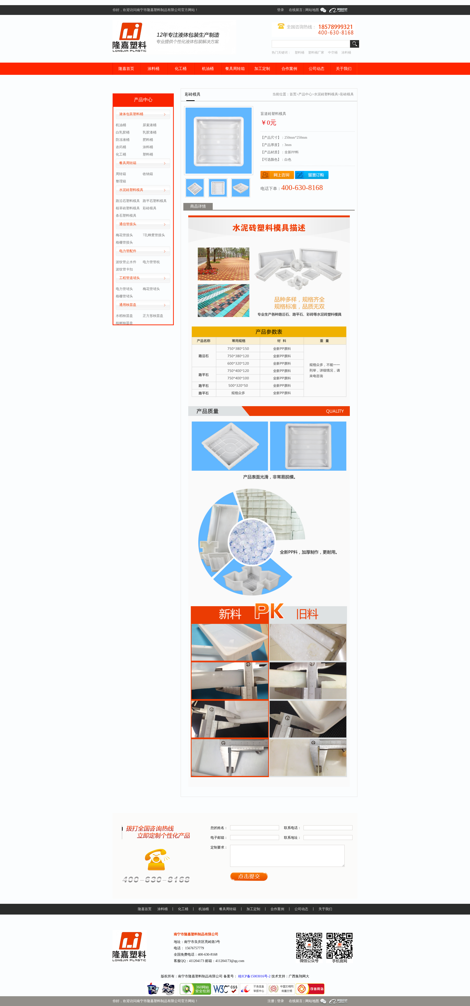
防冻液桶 (122, 140)
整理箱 (121, 181)
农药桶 (121, 147)
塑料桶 (299, 52)
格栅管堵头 (124, 296)
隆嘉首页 (126, 69)
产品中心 (305, 94)
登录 (280, 10)
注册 (271, 1001)
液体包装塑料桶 (131, 114)
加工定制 (262, 69)
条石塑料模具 (126, 215)
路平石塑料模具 (155, 201)
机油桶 (208, 69)
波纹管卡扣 (124, 269)
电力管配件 (127, 251)
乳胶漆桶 (149, 132)
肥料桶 (148, 140)
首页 (293, 94)
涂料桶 (346, 52)
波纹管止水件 (126, 262)
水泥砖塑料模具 (131, 190)
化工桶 (181, 69)
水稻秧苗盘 (124, 316)
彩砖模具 (149, 208)
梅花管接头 (124, 235)
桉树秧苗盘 (124, 323)
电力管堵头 (124, 289)
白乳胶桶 (122, 132)
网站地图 (312, 10)
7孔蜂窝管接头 (154, 235)
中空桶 (333, 52)
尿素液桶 (149, 125)
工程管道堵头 (129, 278)
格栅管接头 (124, 242)
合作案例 (289, 69)
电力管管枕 (151, 262)
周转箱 (121, 174)
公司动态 (316, 69)
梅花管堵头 (151, 289)
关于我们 (344, 69)
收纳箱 (148, 174)
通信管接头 (127, 224)
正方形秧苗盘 (153, 316)
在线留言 (296, 10)
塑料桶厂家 (316, 52)
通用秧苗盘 (127, 305)
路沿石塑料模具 (128, 201)
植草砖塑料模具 (128, 208)
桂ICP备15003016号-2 (254, 976)
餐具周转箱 (235, 69)
